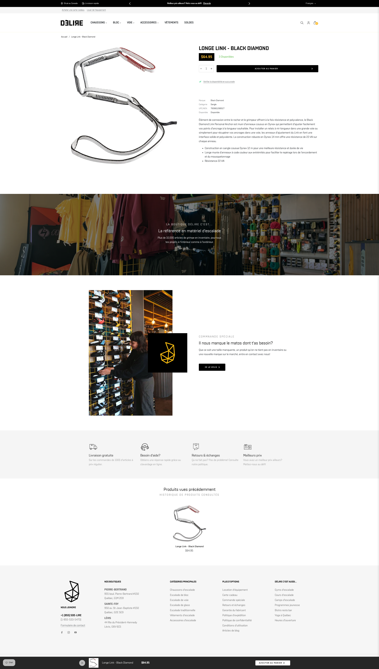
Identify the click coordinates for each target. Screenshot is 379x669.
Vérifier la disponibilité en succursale (219, 82)
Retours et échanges (233, 605)
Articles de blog (230, 630)
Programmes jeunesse (287, 605)
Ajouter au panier (270, 663)
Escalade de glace (180, 605)
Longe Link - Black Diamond (189, 546)
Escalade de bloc (179, 595)
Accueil (64, 37)
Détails (204, 3)
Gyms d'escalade (284, 590)
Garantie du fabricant (234, 610)
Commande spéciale (233, 600)
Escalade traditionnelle (182, 610)
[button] (130, 3)
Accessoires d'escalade (183, 620)
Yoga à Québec (283, 615)
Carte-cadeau (229, 595)
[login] (308, 23)
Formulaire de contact (73, 625)
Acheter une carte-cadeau (73, 10)
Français (309, 3)
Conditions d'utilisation (235, 625)
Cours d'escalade (284, 595)
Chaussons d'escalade (182, 590)
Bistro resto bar (283, 610)
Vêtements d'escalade (182, 615)
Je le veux (211, 367)
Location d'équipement (235, 590)
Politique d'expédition (234, 615)
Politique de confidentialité (237, 620)
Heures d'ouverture (285, 620)
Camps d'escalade (285, 600)
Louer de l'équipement (96, 10)
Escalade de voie (179, 600)
